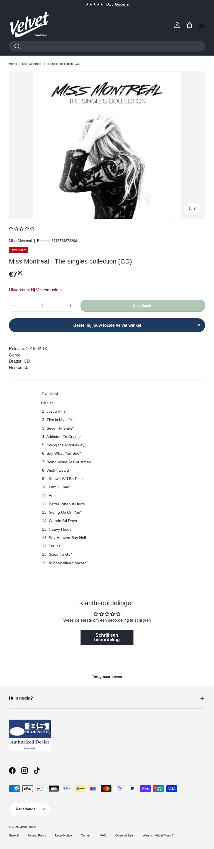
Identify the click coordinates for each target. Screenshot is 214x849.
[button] (189, 25)
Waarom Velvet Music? (158, 835)
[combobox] (107, 46)
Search (14, 835)
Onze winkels (124, 835)
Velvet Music (28, 826)
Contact (86, 835)
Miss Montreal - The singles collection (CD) (51, 63)
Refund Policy (37, 835)
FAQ (103, 835)
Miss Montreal (20, 241)
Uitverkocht (142, 306)
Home (13, 63)
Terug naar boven (107, 677)
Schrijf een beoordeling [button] (107, 637)
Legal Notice (63, 835)
